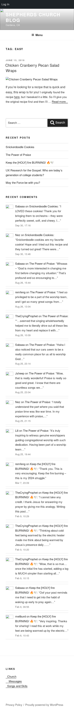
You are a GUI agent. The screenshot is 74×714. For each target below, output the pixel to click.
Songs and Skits (17, 686)
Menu (39, 35)
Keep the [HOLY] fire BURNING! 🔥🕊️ (30, 162)
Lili (16, 430)
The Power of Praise (18, 155)
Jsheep (19, 373)
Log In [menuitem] (5, 4)
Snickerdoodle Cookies (20, 147)
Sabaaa (20, 206)
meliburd (20, 616)
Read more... (60, 102)
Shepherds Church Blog (33, 17)
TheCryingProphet (26, 316)
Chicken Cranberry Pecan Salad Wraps (32, 67)
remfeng (20, 292)
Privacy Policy (14, 705)
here (17, 97)
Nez (17, 235)
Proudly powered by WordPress (44, 705)
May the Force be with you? (23, 182)
